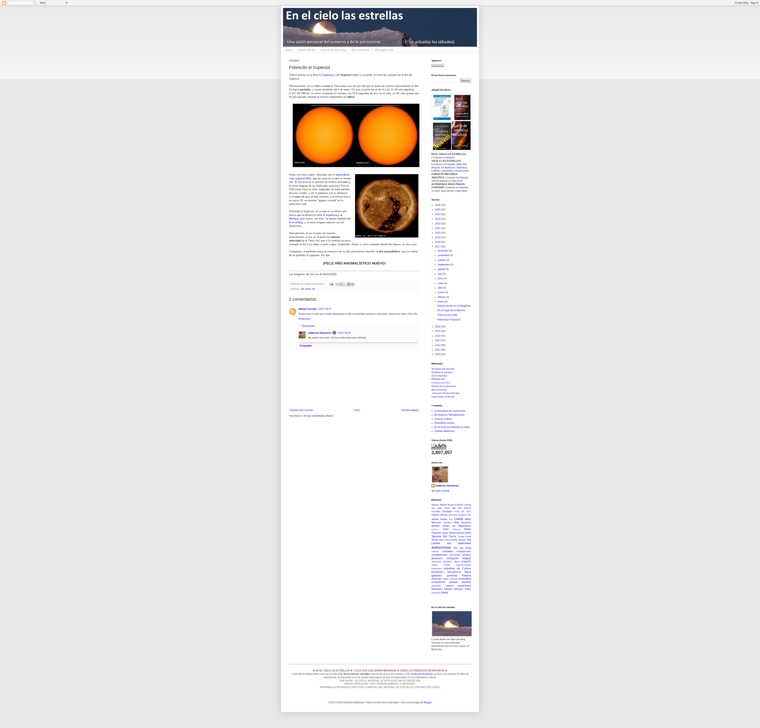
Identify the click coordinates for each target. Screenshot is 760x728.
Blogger (428, 702)
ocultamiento (438, 582)
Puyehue (436, 532)
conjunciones (464, 551)
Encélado (435, 511)
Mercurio (436, 522)
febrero (442, 297)
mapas (445, 579)
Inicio (289, 49)
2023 (438, 219)
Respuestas (308, 326)
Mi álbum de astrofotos (442, 372)
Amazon (450, 157)
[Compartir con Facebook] (349, 284)
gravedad (452, 575)
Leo (451, 519)
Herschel (452, 515)
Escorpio (447, 511)
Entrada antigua (410, 410)
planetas (466, 582)
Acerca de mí (306, 49)
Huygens (462, 515)
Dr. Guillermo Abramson (420, 674)
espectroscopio (463, 565)
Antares (435, 505)
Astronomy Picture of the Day (445, 392)
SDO (333, 274)
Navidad (447, 522)
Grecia (443, 514)
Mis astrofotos (360, 49)
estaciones (436, 568)
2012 (438, 345)
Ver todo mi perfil (440, 490)
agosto (442, 269)
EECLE (467, 508)
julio (440, 274)
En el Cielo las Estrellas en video (452, 427)
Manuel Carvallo (307, 309)
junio (441, 278)
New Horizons (462, 522)
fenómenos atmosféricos (446, 572)
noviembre (444, 255)
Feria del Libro (462, 511)
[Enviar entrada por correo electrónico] (331, 284)
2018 (438, 242)
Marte (468, 519)
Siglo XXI (461, 164)
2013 (438, 340)
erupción (466, 561)
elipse (457, 561)
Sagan (445, 533)
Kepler (443, 519)
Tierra (452, 536)
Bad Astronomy (438, 389)
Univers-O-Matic (443, 419)
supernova (464, 585)
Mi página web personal (442, 368)
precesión (436, 585)
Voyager (462, 540)
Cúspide (450, 164)
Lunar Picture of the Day (443, 396)
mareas (453, 579)
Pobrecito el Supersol (449, 319)
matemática (465, 578)
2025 (438, 209)
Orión (446, 529)
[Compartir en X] (345, 284)
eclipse (466, 558)
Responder (304, 318)
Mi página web (384, 49)
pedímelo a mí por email (455, 170)
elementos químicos (441, 561)
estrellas (449, 568)
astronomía (441, 547)
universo (458, 589)
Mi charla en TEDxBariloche (449, 414)
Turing (461, 536)
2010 (438, 354)
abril (440, 287)
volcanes (435, 592)
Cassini (459, 504)
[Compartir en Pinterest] (353, 284)
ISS (469, 515)
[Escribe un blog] (341, 284)
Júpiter (435, 519)
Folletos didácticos (444, 431)
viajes (468, 589)
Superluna (327, 74)
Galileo (435, 514)
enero (441, 301)
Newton (435, 526)
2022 (438, 223)
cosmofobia (454, 555)
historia (466, 575)
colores (435, 551)
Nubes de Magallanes (457, 526)
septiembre (444, 264)
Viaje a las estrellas (448, 540)
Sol (313, 289)
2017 (438, 246)
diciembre (443, 250)
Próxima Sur (438, 379)
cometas (447, 551)
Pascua (456, 529)
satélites (449, 585)
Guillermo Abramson (319, 333)
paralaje (453, 582)
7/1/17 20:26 (344, 333)
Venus (434, 539)
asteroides (464, 543)
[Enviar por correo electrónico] (338, 284)
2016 (438, 326)
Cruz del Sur (453, 508)
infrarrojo (436, 578)
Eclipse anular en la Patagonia (453, 305)
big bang (465, 547)
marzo (441, 292)
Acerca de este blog (333, 49)
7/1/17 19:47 (324, 309)
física (468, 571)
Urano (468, 536)
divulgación (452, 558)
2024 (438, 214)
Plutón (467, 529)
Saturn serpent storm (460, 532)
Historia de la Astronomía (443, 386)
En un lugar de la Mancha (451, 310)
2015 (438, 331)
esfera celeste (440, 565)
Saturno (436, 536)
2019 (438, 237)
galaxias (436, 575)
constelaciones (439, 554)
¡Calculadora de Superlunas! (450, 411)
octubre (442, 260)
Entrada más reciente (301, 410)
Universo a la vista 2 (441, 382)
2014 (438, 336)
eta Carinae (464, 568)
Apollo (443, 504)
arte (449, 543)
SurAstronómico (439, 375)
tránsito (448, 589)
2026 (438, 205)
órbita (308, 289)
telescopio (437, 589)
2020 (438, 232)
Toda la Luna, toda (447, 315)
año (302, 289)
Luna (458, 519)
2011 (438, 349)
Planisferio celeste (444, 423)
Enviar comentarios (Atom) (318, 415)
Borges (450, 505)
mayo (441, 283)
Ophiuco (435, 529)
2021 (438, 228)
